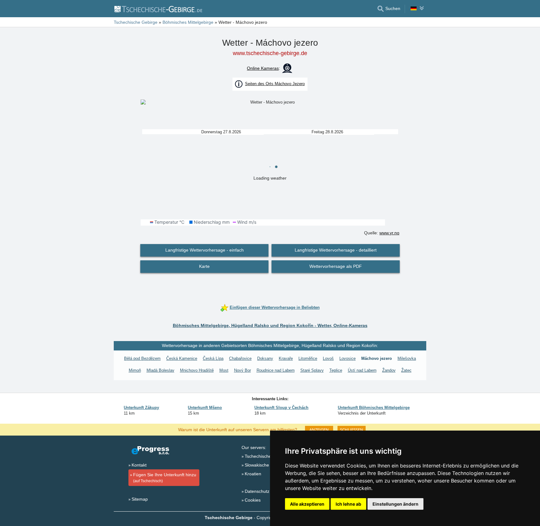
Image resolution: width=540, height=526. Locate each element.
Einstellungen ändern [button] (395, 504)
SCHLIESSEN (351, 429)
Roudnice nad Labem (276, 370)
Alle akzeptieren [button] (307, 504)
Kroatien (253, 473)
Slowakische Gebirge (265, 464)
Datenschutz (257, 491)
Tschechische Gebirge (266, 456)
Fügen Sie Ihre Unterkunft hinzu (164, 477)
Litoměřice (307, 358)
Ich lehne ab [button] (348, 504)
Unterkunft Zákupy (141, 407)
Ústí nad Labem (362, 370)
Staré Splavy (312, 370)
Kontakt (139, 464)
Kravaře (286, 358)
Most (223, 370)
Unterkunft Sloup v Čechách (281, 407)
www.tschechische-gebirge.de (270, 53)
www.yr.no (389, 232)
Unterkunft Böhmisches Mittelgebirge (374, 407)
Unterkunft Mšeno (205, 407)
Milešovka (407, 358)
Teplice (335, 370)
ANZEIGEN (319, 429)
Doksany (265, 358)
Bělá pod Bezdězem (142, 358)
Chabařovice (240, 358)
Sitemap (140, 499)
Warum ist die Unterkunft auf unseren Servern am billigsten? (237, 429)
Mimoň (135, 370)
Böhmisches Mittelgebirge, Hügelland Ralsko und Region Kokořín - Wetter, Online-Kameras (270, 325)
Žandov (389, 370)
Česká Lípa (213, 358)
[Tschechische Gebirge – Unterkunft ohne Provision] (158, 8)
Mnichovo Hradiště (197, 370)
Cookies (253, 500)
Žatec (406, 370)
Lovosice (347, 358)
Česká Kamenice (181, 358)
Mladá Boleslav (160, 370)
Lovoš (328, 358)
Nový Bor (242, 370)
